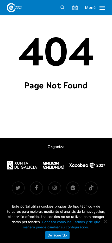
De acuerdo (57, 235)
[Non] (105, 221)
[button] (95, 7)
